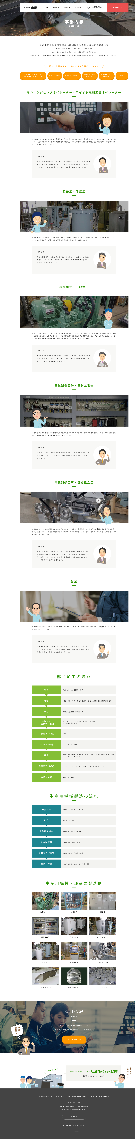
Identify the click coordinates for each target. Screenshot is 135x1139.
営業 (122, 76)
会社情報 (67, 7)
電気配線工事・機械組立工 (106, 76)
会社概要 (74, 1117)
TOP (46, 7)
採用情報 (78, 7)
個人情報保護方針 (68, 1125)
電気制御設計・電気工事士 (89, 76)
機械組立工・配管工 (72, 76)
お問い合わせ (118, 7)
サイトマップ (81, 1125)
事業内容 (56, 7)
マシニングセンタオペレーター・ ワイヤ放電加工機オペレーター (33, 76)
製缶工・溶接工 (54, 76)
